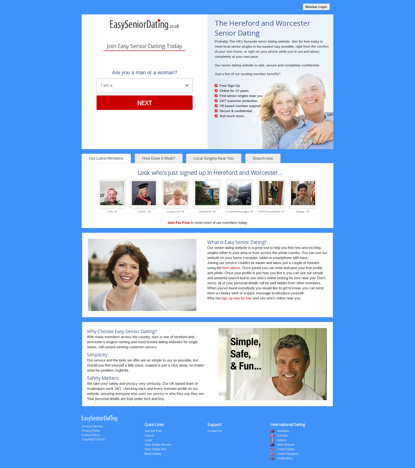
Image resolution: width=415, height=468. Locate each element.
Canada (282, 435)
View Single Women (158, 444)
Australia (283, 431)
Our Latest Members (106, 158)
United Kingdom (287, 453)
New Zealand (286, 444)
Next (144, 103)
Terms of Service (92, 426)
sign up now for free (236, 298)
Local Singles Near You (214, 158)
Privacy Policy (91, 430)
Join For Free (153, 431)
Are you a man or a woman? (144, 73)
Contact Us (215, 431)
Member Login (316, 7)
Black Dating (153, 453)
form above (231, 268)
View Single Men (156, 449)
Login (148, 440)
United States (286, 449)
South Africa (285, 458)
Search (149, 435)
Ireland (281, 440)
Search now (263, 158)
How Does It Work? (158, 158)
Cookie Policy (91, 435)
